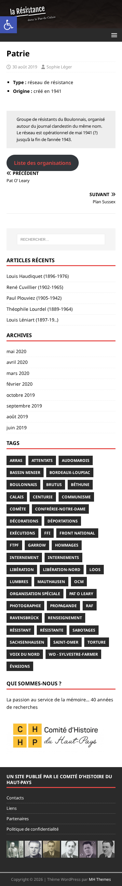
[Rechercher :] (61, 239)
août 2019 (17, 416)
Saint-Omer (65, 642)
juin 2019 (17, 427)
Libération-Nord (61, 569)
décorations (24, 521)
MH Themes (100, 879)
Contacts (15, 798)
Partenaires (18, 819)
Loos (95, 569)
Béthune (80, 484)
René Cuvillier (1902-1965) (35, 287)
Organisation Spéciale (35, 593)
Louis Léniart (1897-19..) (32, 320)
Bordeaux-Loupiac (69, 472)
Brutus (54, 484)
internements (63, 557)
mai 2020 (16, 351)
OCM (79, 581)
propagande (63, 605)
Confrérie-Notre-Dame (60, 509)
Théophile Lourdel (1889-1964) (40, 309)
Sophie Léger (59, 67)
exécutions (22, 533)
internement (24, 557)
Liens (12, 808)
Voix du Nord (25, 654)
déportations (62, 521)
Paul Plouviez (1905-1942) (34, 298)
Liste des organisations (42, 162)
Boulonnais (23, 484)
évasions (20, 666)
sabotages (84, 630)
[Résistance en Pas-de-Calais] (61, 24)
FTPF (14, 545)
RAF (89, 605)
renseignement (65, 618)
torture (97, 642)
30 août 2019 (24, 67)
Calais (17, 497)
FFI (47, 533)
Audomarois (75, 460)
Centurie (43, 497)
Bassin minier (25, 472)
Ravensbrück (24, 618)
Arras (16, 460)
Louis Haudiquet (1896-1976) (38, 276)
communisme (76, 497)
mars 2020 (18, 373)
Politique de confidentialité (33, 829)
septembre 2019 (24, 406)
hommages (66, 545)
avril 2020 (17, 362)
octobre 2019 (21, 395)
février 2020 (20, 384)
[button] (8, 24)
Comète (18, 509)
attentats (42, 460)
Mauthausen (51, 581)
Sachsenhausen (27, 642)
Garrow (37, 545)
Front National (77, 533)
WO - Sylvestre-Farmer (73, 654)
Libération (22, 569)
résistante (51, 630)
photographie (25, 605)
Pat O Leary (81, 593)
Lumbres (19, 581)
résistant (20, 630)
